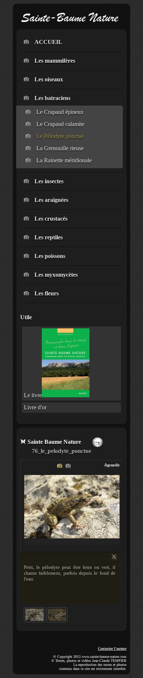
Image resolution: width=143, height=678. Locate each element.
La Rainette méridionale (64, 160)
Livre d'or (35, 407)
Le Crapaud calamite (60, 124)
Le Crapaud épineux (60, 112)
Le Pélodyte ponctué (60, 136)
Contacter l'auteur (112, 648)
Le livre (33, 395)
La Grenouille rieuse (60, 148)
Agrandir (112, 465)
